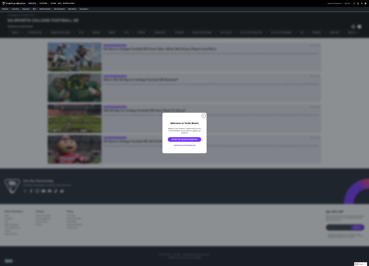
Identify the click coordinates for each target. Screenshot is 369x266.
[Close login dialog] (202, 177)
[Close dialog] (204, 116)
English (361, 264)
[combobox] (360, 264)
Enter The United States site (184, 139)
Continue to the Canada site (184, 145)
